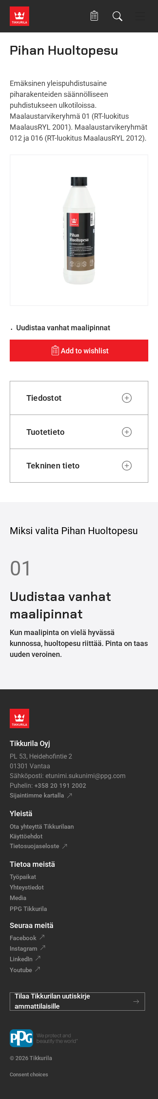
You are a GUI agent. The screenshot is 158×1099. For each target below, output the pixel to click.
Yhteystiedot (27, 887)
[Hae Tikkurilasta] (117, 16)
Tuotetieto (45, 432)
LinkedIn (21, 959)
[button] (94, 16)
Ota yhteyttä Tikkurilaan (42, 826)
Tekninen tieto (52, 465)
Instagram (23, 948)
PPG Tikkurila (28, 909)
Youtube (21, 970)
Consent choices (29, 1074)
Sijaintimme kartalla (37, 795)
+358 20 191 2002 (60, 785)
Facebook (23, 938)
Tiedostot (44, 398)
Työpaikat (23, 877)
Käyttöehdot (26, 836)
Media (18, 898)
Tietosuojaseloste (34, 846)
